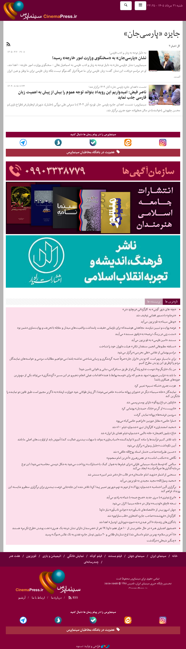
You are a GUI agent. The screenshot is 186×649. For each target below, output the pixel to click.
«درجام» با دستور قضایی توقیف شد (156, 315)
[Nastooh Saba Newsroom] (105, 646)
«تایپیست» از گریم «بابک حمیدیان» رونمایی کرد (149, 408)
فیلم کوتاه (96, 556)
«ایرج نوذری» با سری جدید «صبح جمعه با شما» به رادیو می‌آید (141, 497)
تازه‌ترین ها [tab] (171, 301)
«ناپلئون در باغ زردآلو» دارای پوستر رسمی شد (151, 402)
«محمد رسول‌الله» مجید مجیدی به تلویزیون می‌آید (148, 480)
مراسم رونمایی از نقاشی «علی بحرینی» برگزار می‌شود (146, 352)
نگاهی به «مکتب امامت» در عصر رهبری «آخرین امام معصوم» (141, 458)
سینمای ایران (158, 556)
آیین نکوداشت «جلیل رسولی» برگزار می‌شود (151, 445)
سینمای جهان (136, 556)
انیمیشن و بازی (51, 556)
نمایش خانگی (75, 556)
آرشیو (21, 597)
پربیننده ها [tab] (153, 301)
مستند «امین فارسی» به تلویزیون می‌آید (153, 340)
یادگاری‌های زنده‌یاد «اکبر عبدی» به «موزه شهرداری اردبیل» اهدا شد (137, 522)
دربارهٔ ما (56, 597)
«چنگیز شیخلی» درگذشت (161, 540)
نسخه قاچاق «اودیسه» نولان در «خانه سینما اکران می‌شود (144, 503)
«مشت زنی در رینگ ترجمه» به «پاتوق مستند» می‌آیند (145, 334)
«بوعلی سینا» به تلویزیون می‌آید (158, 321)
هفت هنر (14, 556)
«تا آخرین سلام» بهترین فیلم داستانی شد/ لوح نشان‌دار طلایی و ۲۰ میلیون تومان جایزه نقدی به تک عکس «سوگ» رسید (110, 534)
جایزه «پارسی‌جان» (152, 34)
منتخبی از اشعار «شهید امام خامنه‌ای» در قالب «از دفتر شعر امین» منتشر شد (132, 474)
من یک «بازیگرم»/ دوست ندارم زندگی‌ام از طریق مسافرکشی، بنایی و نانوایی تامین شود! (127, 369)
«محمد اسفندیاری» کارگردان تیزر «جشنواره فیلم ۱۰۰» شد (144, 427)
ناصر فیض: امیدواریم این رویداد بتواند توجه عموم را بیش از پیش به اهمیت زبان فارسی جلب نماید (82, 95)
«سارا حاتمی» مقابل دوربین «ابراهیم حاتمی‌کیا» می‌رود (146, 421)
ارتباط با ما (38, 597)
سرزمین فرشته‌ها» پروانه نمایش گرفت (155, 415)
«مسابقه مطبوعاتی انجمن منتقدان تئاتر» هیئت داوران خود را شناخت (137, 346)
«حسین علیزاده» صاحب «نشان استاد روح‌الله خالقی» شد (144, 452)
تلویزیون (31, 556)
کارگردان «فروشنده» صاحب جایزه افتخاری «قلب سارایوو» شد (141, 516)
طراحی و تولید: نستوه (88, 646)
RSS (75, 597)
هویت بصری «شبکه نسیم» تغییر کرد (155, 385)
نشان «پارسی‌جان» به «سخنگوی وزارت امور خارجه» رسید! (99, 58)
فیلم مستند (115, 556)
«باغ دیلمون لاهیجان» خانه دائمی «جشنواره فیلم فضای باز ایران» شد (138, 433)
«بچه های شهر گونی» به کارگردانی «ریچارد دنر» (149, 309)
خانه (175, 556)
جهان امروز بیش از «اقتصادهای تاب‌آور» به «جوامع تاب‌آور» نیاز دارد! (137, 510)
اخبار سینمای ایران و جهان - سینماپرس (51, 10)
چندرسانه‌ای (91, 562)
